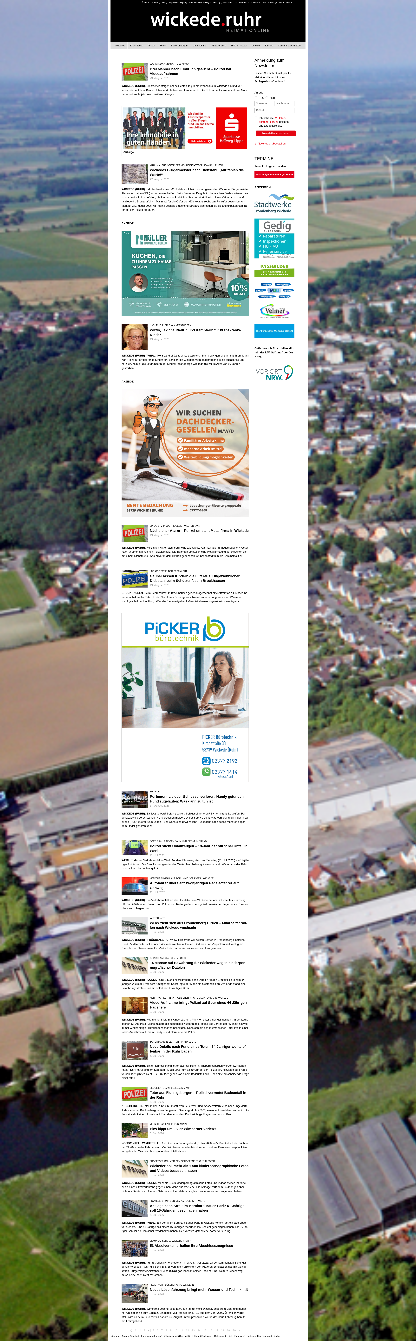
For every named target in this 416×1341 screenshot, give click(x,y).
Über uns (146, 2)
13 (193, 1330)
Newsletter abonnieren (275, 133)
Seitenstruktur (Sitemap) (273, 2)
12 (187, 1330)
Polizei (151, 45)
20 (234, 1330)
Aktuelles (120, 45)
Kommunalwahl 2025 (289, 45)
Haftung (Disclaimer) (222, 2)
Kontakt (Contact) (159, 2)
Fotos (163, 45)
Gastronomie (219, 45)
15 (204, 1330)
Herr (272, 97)
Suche (289, 2)
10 (175, 1330)
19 (228, 1330)
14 (199, 1330)
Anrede (259, 92)
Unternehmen (200, 45)
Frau (261, 97)
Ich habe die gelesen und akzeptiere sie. (274, 122)
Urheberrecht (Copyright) (200, 2)
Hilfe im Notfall (239, 45)
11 (181, 1330)
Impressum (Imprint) (178, 2)
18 (222, 1330)
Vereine (256, 45)
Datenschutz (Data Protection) (247, 2)
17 (216, 1330)
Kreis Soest (136, 45)
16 (210, 1330)
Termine (269, 45)
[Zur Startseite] (208, 19)
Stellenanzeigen (179, 45)
